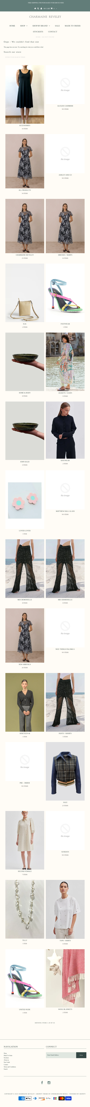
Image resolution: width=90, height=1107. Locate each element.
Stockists (38, 32)
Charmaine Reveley (27, 1094)
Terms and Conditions (10, 1067)
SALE (57, 26)
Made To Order (73, 26)
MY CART (49, 8)
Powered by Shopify (77, 1094)
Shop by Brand (40, 26)
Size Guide (7, 1062)
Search (6, 1069)
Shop (22, 26)
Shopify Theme (42, 1094)
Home (12, 26)
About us (6, 1060)
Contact (52, 32)
